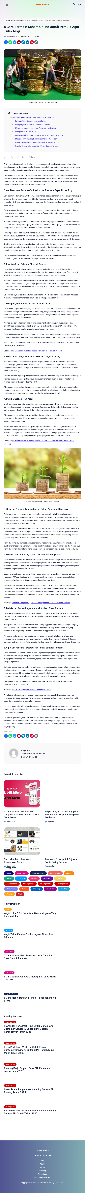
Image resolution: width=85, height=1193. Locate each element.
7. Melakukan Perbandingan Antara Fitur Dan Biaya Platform (36, 142)
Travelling (63, 889)
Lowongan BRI (45, 884)
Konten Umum (12, 884)
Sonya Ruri (25, 750)
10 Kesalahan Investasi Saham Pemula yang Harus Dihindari (37, 351)
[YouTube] (36, 756)
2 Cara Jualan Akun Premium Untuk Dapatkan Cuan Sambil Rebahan (28, 957)
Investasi (60, 878)
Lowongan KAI (62, 884)
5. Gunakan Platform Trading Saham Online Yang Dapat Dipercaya (38, 135)
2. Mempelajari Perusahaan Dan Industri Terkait (32, 125)
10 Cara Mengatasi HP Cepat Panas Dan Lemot (31, 690)
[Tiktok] (26, 756)
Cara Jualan (21, 873)
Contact (42, 1167)
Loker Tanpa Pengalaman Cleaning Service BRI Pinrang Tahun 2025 (29, 1091)
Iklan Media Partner (42, 1177)
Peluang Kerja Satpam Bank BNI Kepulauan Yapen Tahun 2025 (27, 1070)
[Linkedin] (32, 756)
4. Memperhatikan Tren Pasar (25, 132)
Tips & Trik (50, 889)
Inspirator (46, 878)
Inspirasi (34, 878)
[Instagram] (24, 756)
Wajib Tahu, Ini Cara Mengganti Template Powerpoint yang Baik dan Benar (62, 814)
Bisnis (9, 873)
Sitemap (42, 1171)
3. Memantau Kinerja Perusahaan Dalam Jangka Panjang (35, 128)
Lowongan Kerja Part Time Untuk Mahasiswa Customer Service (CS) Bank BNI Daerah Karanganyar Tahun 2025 (28, 1029)
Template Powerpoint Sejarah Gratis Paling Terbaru (61, 860)
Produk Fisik (11, 889)
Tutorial (9, 894)
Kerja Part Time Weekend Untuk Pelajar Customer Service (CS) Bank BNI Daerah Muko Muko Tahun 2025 (29, 1050)
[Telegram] (29, 756)
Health (9, 878)
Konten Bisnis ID (41, 1183)
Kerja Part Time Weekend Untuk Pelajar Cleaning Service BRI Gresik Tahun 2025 (30, 1112)
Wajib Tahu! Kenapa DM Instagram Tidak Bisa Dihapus (28, 936)
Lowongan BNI (28, 884)
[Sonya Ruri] (15, 753)
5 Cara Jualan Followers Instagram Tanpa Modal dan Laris (30, 978)
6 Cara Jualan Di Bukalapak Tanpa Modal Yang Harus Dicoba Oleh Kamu (21, 814)
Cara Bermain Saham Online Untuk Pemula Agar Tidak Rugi (32, 117)
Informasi (21, 878)
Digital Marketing (38, 873)
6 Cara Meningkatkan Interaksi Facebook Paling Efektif (30, 999)
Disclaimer (42, 1174)
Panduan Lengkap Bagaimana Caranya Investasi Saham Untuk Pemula (41, 603)
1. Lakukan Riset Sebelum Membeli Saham (30, 121)
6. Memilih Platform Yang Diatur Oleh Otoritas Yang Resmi (36, 139)
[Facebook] (21, 756)
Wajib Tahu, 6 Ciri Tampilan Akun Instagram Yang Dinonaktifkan (30, 914)
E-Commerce (55, 873)
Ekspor (68, 873)
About (42, 1164)
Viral (20, 894)
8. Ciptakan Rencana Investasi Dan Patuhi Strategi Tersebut (36, 146)
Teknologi (36, 889)
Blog (42, 1160)
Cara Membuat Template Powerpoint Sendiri (17, 860)
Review (24, 889)
